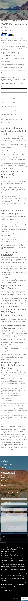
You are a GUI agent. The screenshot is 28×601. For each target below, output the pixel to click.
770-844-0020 (5, 475)
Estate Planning (17, 20)
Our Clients (4, 14)
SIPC (14, 551)
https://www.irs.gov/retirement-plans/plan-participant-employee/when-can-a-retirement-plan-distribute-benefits (14, 397)
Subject (8, 507)
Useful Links (23, 30)
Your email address (10, 502)
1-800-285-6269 (6, 479)
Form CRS (9, 590)
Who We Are (4, 8)
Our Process (22, 11)
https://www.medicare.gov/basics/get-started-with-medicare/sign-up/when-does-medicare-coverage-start (14, 412)
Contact (3, 33)
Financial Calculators (12, 30)
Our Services (4, 17)
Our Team (3, 11)
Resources (4, 27)
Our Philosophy (12, 11)
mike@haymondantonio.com (9, 480)
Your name (8, 497)
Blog (2, 30)
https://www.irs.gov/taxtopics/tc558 (10, 393)
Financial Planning (6, 20)
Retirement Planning (6, 23)
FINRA (11, 551)
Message (8, 512)
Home (2, 5)
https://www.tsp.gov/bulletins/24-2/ (11, 392)
